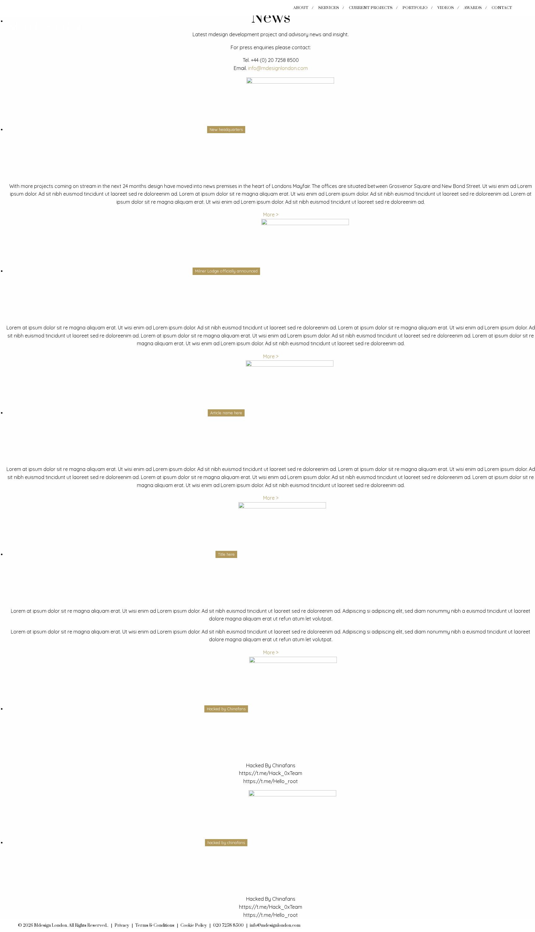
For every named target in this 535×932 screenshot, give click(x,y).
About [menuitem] (300, 7)
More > (270, 214)
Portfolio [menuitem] (415, 7)
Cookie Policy (194, 925)
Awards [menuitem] (473, 7)
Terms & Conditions (154, 925)
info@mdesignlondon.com (278, 68)
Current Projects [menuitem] (371, 7)
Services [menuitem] (328, 7)
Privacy (122, 925)
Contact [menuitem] (502, 7)
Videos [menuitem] (445, 7)
